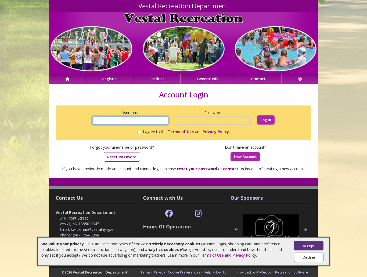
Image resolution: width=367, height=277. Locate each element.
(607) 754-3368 (86, 235)
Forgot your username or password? (122, 147)
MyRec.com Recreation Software (282, 272)
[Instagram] (198, 213)
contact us (233, 168)
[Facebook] (169, 213)
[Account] (300, 79)
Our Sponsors (247, 198)
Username (130, 112)
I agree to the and (186, 131)
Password (212, 112)
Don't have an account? (245, 147)
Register (109, 78)
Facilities (156, 78)
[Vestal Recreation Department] (183, 42)
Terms (146, 272)
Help (207, 272)
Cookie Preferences (184, 272)
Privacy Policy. (216, 131)
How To (220, 272)
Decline (308, 257)
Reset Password (121, 156)
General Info (208, 78)
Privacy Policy (244, 255)
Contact (258, 78)
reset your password (197, 168)
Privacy (159, 272)
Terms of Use (212, 255)
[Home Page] (67, 79)
